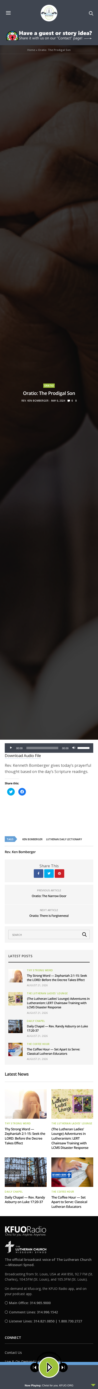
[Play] (11, 748)
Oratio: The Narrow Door (49, 896)
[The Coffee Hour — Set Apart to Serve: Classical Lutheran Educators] (15, 1049)
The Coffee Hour (38, 1044)
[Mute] (73, 748)
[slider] (84, 747)
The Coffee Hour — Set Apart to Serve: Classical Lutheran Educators (53, 1051)
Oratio (49, 385)
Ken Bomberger (32, 839)
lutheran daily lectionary (64, 839)
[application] (49, 748)
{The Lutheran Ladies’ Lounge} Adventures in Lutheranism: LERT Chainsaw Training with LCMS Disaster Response (58, 1002)
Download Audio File (23, 755)
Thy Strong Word (40, 970)
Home (31, 50)
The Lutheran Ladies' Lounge (47, 993)
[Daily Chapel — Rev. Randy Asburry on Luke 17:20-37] (15, 1026)
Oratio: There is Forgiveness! (49, 915)
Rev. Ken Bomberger (35, 400)
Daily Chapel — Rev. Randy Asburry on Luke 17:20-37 (25, 1199)
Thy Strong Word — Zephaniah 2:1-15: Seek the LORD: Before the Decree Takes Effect (57, 977)
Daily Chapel (36, 1021)
